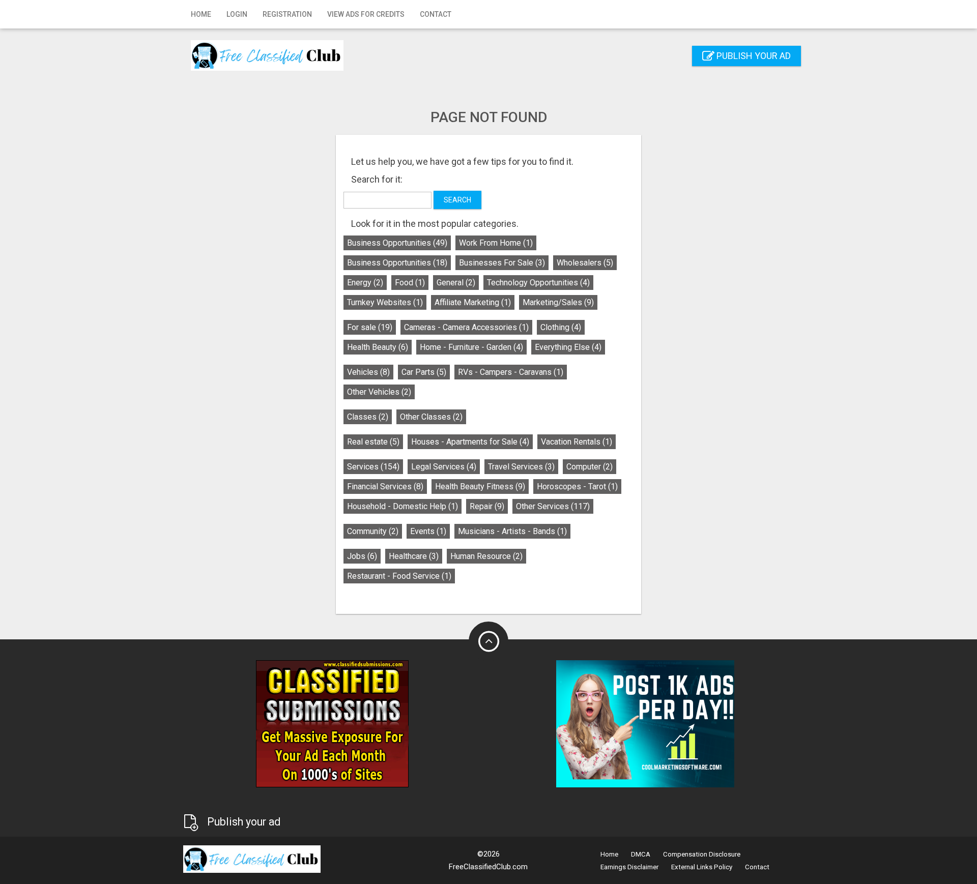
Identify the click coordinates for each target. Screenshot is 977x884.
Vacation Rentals (576, 442)
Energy (365, 282)
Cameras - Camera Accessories (466, 327)
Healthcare (414, 556)
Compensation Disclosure (701, 854)
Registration (287, 14)
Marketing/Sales (558, 302)
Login (236, 14)
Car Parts (423, 372)
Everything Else (568, 347)
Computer (589, 467)
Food (410, 282)
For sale (369, 327)
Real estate (373, 442)
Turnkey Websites (385, 302)
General (456, 282)
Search (457, 200)
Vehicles (368, 372)
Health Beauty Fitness (480, 486)
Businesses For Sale (502, 263)
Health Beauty (377, 347)
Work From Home (496, 243)
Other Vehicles (379, 392)
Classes (367, 417)
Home (201, 14)
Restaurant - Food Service (399, 576)
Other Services (553, 506)
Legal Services (443, 467)
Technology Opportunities (538, 282)
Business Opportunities (397, 243)
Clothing (560, 327)
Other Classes (431, 417)
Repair (487, 506)
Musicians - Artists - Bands (512, 531)
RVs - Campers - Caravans (510, 372)
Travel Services (521, 467)
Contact (435, 14)
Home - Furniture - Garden (471, 347)
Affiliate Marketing (473, 302)
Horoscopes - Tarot (577, 486)
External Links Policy (701, 867)
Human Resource (486, 556)
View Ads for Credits (366, 14)
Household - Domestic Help (402, 506)
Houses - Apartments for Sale (470, 442)
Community (372, 531)
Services (373, 467)
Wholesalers (585, 263)
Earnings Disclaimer (629, 867)
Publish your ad (752, 55)
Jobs (362, 556)
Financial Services (385, 486)
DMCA (640, 854)
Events (428, 531)
